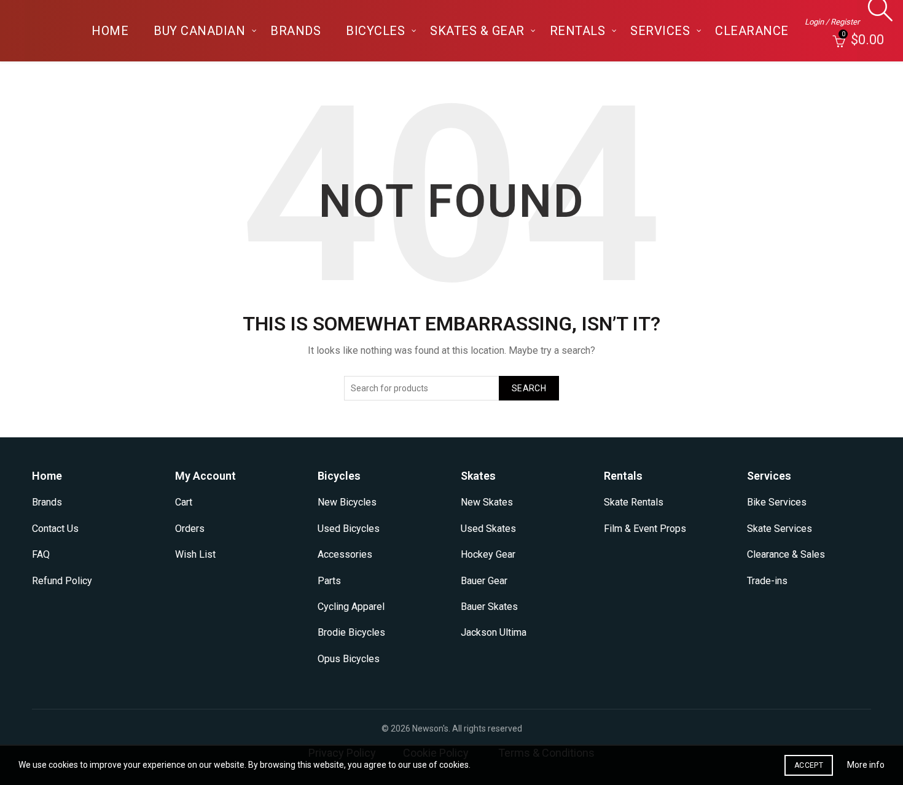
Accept (808, 765)
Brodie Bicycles (351, 632)
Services (660, 30)
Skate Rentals (633, 502)
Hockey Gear (488, 554)
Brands (295, 30)
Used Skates (488, 528)
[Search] (876, 15)
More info (866, 765)
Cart (183, 502)
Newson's (430, 728)
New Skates (487, 502)
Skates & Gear (477, 30)
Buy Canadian (199, 30)
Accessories (345, 554)
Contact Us (55, 528)
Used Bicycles (349, 528)
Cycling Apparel (351, 606)
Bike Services (777, 502)
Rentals (578, 30)
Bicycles (375, 30)
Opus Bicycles (349, 659)
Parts (329, 581)
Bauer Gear (484, 581)
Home (110, 30)
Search (529, 388)
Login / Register (832, 21)
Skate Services (779, 528)
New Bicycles (347, 502)
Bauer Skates (489, 606)
